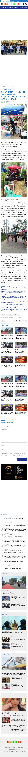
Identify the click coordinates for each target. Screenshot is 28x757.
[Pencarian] (26, 4)
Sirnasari (17, 315)
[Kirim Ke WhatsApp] (26, 321)
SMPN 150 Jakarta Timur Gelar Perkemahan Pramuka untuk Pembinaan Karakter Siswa (15, 546)
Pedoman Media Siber (10, 747)
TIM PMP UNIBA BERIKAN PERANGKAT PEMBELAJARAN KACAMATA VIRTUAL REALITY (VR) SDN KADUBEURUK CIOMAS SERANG (15, 540)
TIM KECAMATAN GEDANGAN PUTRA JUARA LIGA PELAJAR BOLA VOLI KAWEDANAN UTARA (15, 530)
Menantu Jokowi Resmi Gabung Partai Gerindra (13, 562)
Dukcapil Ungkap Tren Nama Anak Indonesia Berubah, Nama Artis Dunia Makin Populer (18, 730)
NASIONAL (8, 89)
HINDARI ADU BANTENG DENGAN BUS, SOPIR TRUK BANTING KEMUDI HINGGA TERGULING (15, 557)
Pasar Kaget (10, 315)
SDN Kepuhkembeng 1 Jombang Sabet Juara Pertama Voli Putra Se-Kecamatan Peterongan (17, 645)
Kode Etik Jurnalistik (17, 746)
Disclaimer (20, 747)
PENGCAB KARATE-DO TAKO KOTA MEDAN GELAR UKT (14, 519)
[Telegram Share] (23, 321)
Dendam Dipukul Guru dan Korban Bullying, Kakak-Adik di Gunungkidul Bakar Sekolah (14, 310)
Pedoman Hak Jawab (14, 749)
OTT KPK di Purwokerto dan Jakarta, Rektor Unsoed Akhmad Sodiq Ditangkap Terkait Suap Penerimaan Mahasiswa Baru (13, 306)
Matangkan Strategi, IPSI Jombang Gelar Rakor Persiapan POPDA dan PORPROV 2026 (13, 633)
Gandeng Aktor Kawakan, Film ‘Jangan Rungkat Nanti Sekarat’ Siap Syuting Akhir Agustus (12, 714)
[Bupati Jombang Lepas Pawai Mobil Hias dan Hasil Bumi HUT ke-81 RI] (7, 330)
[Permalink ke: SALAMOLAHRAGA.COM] (2, 102)
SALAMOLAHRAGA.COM (9, 101)
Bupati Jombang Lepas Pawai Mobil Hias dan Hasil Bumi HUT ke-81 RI (13, 288)
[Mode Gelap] (23, 4)
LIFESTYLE (3, 89)
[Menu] (2, 4)
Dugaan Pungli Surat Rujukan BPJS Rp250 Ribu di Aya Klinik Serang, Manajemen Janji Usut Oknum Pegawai (13, 674)
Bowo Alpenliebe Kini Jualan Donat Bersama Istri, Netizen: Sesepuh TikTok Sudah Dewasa (18, 720)
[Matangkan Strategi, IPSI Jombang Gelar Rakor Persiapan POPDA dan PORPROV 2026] (14, 623)
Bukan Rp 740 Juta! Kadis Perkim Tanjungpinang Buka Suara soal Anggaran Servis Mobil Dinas (18, 686)
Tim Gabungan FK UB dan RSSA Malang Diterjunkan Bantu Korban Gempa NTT (14, 301)
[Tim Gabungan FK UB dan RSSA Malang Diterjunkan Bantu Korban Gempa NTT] (21, 345)
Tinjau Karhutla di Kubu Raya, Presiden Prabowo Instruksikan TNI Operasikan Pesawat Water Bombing (13, 293)
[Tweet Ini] (17, 321)
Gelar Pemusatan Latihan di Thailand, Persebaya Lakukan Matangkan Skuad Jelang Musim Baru (18, 638)
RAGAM (14, 89)
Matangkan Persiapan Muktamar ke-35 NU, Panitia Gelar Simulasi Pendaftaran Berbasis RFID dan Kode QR (13, 298)
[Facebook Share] (14, 321)
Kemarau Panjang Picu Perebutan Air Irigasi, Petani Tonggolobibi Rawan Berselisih (17, 679)
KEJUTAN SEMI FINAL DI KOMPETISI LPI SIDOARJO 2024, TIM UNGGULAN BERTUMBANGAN (14, 567)
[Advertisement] (14, 24)
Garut (3, 315)
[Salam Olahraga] (11, 4)
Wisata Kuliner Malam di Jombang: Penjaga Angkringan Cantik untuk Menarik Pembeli (15, 524)
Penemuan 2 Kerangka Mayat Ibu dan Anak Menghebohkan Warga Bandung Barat (15, 535)
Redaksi (8, 746)
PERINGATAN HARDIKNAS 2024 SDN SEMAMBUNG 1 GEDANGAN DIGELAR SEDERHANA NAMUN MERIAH (13, 551)
